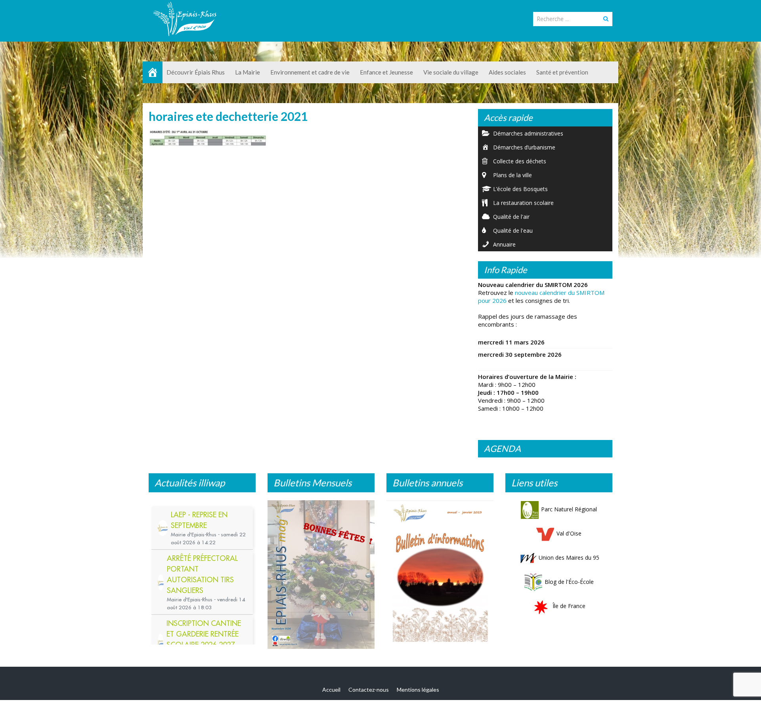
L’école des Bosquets (520, 189)
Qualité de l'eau (513, 230)
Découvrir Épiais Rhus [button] (195, 72)
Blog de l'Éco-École (569, 581)
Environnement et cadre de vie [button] (310, 72)
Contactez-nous (368, 693)
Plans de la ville (512, 175)
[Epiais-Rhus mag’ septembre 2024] (321, 576)
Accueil (331, 693)
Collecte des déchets (519, 161)
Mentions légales (418, 693)
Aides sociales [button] (507, 72)
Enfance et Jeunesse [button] (386, 72)
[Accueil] (153, 72)
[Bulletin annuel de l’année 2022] (439, 573)
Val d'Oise (568, 533)
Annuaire (504, 244)
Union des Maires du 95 (569, 557)
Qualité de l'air (511, 216)
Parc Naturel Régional (569, 509)
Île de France (569, 606)
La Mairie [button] (247, 72)
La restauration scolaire (523, 203)
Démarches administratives (528, 133)
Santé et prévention (562, 72)
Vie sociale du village (450, 72)
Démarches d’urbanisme (524, 147)
